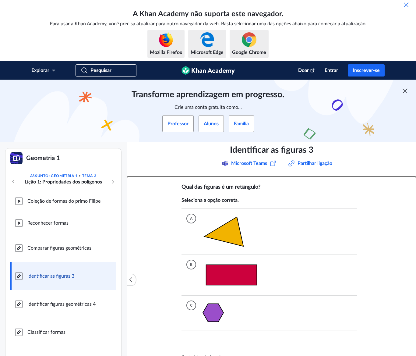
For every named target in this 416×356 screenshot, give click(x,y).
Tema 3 (89, 176)
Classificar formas (46, 332)
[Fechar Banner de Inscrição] (405, 91)
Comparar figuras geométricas (59, 248)
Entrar (331, 70)
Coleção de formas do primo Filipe (63, 201)
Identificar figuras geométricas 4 (61, 304)
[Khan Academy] (208, 70)
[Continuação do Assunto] (113, 181)
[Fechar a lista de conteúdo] (131, 280)
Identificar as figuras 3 (50, 276)
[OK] (406, 5)
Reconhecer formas (48, 223)
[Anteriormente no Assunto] (13, 181)
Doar (303, 70)
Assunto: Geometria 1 (54, 176)
